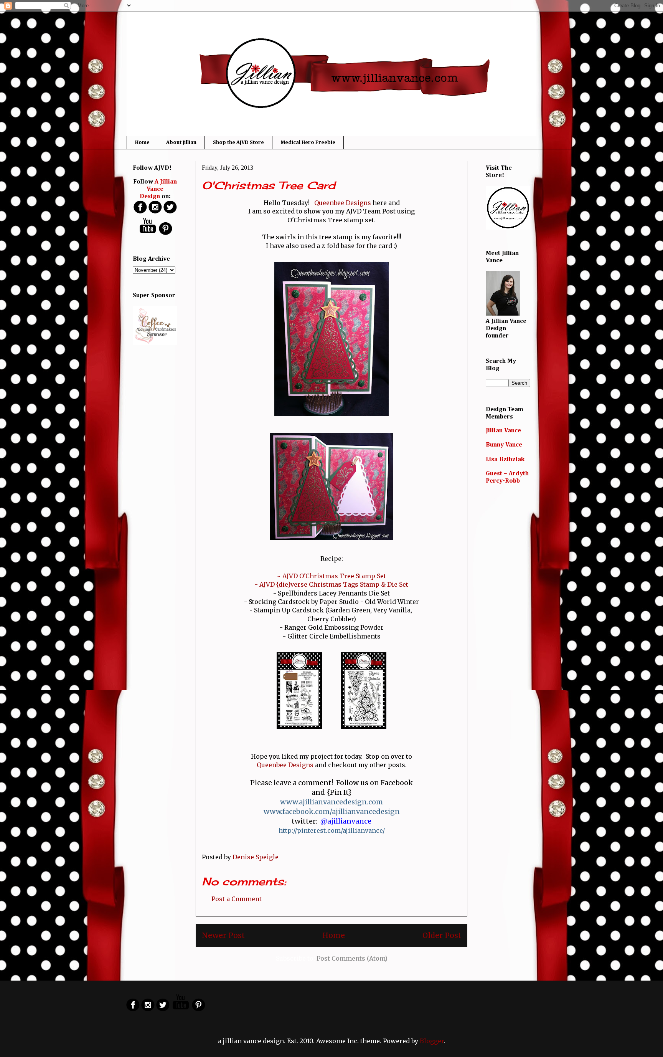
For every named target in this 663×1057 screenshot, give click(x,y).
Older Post (441, 935)
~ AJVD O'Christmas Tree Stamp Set (331, 576)
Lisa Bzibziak (505, 460)
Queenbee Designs (342, 203)
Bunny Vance (504, 445)
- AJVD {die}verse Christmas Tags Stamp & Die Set (331, 584)
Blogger (432, 1041)
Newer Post (223, 935)
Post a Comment (236, 899)
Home (142, 142)
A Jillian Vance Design (158, 189)
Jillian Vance (503, 431)
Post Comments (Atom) (352, 958)
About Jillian (181, 142)
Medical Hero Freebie (307, 142)
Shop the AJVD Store (238, 142)
